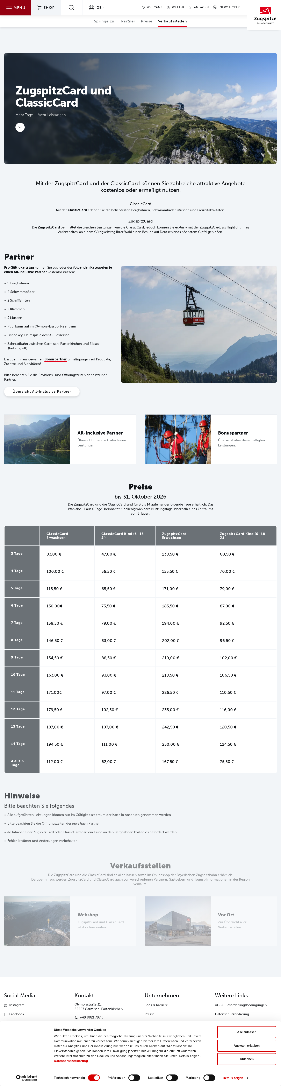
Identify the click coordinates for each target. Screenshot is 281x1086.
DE (99, 8)
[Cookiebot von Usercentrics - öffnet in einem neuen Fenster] (27, 1078)
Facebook (16, 1014)
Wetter (178, 7)
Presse (149, 1014)
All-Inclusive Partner (30, 272)
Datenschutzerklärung (71, 1061)
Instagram (16, 1005)
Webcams (155, 7)
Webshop (88, 914)
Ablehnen (247, 1059)
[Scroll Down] (20, 127)
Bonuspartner (55, 359)
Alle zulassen (246, 1032)
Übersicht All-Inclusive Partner (42, 391)
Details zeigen (233, 1078)
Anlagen (201, 7)
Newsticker (230, 7)
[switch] (134, 1077)
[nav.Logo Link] (264, 15)
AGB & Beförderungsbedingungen (241, 1005)
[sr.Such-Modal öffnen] (71, 7)
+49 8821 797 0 (91, 1017)
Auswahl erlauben (247, 1045)
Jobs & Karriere (156, 1005)
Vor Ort (226, 914)
